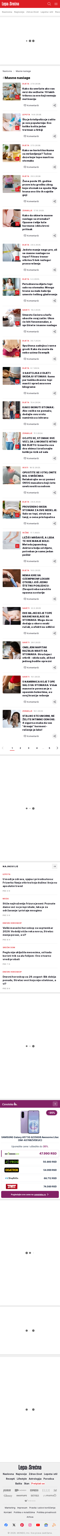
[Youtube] (38, 1525)
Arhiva (30, 1517)
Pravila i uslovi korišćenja (42, 1507)
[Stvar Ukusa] (30, 1501)
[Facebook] (6, 1525)
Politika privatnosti (46, 1512)
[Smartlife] (21, 1496)
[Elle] (46, 1490)
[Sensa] (35, 1496)
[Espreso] (34, 1490)
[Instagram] (30, 1525)
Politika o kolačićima (24, 1512)
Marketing (10, 1507)
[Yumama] (49, 1496)
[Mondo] (20, 1490)
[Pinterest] (22, 1525)
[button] (31, 105)
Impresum (22, 1507)
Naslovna (7, 71)
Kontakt (8, 1512)
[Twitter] (14, 1525)
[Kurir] (7, 1490)
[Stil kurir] (55, 1490)
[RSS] (54, 1525)
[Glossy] (8, 1496)
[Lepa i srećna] (9, 4)
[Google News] (46, 1525)
